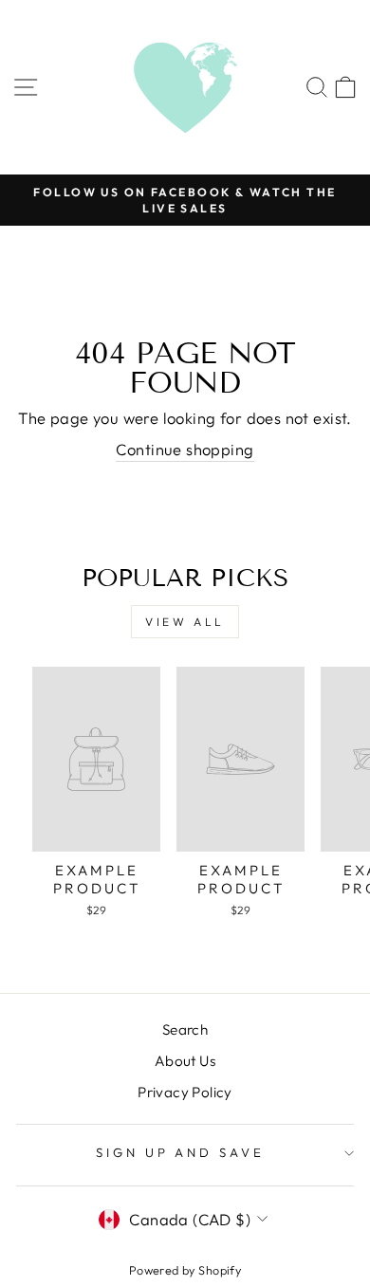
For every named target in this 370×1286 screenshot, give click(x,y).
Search (185, 1029)
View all (185, 622)
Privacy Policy (185, 1092)
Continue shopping (184, 449)
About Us (185, 1061)
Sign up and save (181, 1152)
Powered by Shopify (185, 1269)
